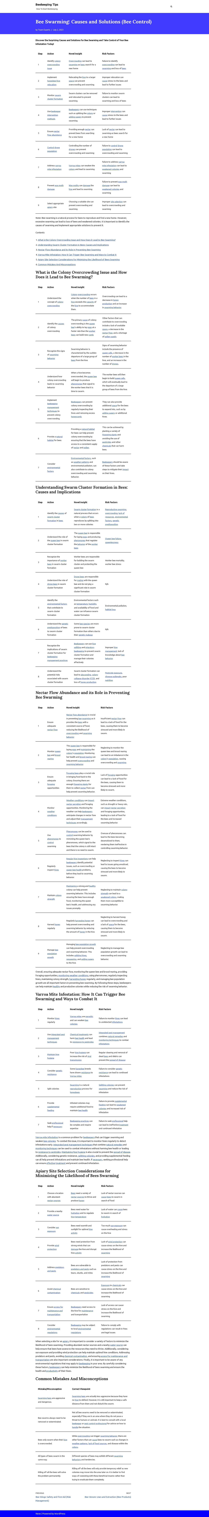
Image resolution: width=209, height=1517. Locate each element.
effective (50, 1163)
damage (86, 185)
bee (80, 718)
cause (104, 81)
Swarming (74, 1085)
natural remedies (115, 1036)
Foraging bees (72, 773)
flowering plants (109, 435)
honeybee (80, 1069)
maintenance (87, 1311)
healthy (92, 886)
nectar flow (107, 333)
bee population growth (52, 953)
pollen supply (110, 337)
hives (56, 870)
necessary (57, 1127)
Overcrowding (75, 61)
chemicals (106, 446)
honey (57, 924)
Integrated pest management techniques (73, 1144)
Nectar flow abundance (76, 715)
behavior (81, 544)
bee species (85, 624)
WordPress (59, 1513)
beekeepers (87, 811)
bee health (79, 1038)
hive (84, 77)
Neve (38, 1513)
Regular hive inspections (77, 859)
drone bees (52, 584)
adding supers (75, 117)
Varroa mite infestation (47, 1137)
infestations (117, 1022)
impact (126, 469)
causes (61, 324)
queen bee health (74, 870)
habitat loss (110, 609)
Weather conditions (75, 800)
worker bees (117, 356)
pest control (89, 1423)
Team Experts (44, 30)
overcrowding (108, 65)
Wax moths (74, 185)
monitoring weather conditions (73, 975)
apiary (50, 207)
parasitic (89, 1016)
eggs (90, 327)
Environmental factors (81, 458)
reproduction (76, 1089)
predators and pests (80, 1269)
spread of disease (117, 1060)
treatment (123, 1125)
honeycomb (76, 417)
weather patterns (81, 462)
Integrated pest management (112, 1033)
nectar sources (53, 1200)
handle (75, 1427)
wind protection (115, 1242)
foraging (51, 784)
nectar (88, 129)
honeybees (75, 1092)
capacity (90, 302)
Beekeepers (74, 109)
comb (91, 335)
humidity (92, 604)
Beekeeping (76, 1325)
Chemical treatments (79, 1034)
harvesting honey (82, 921)
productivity (52, 1371)
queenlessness (111, 542)
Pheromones (72, 831)
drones (72, 149)
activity (74, 1233)
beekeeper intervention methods (53, 115)
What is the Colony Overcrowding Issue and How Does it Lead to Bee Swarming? (77, 240)
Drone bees (79, 577)
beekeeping (84, 1363)
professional (57, 1123)
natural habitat (88, 429)
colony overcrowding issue (53, 64)
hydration (75, 1213)
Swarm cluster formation (85, 509)
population (79, 753)
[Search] (171, 6)
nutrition (109, 680)
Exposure (105, 1285)
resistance (85, 1072)
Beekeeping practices (79, 1121)
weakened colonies (110, 169)
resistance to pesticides (83, 1042)
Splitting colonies (106, 1085)
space (71, 81)
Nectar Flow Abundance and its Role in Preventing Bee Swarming (69, 250)
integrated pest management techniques (56, 1038)
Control (50, 147)
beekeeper (76, 1423)
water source (53, 1215)
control (114, 146)
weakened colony (108, 897)
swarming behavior (112, 307)
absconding (86, 675)
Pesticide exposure (113, 673)
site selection (117, 202)
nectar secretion (73, 804)
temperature (82, 604)
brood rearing (86, 757)
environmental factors (57, 604)
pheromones (76, 384)
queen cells (107, 353)
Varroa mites (74, 166)
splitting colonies (86, 1156)
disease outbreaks (113, 676)
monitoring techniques (109, 1040)
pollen (86, 448)
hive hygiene (80, 1052)
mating (80, 580)
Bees (73, 1193)
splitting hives (80, 955)
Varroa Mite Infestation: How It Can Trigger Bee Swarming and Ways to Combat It (77, 254)
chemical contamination (75, 1356)
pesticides (106, 442)
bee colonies (50, 1141)
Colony (74, 294)
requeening (71, 959)
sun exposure (117, 1226)
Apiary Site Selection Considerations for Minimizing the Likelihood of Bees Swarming (79, 259)
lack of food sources (97, 1443)
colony (90, 113)
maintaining (86, 749)
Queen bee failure (113, 539)
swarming (73, 65)
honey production (88, 682)
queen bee (92, 376)
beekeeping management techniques (53, 407)
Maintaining (71, 886)
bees (83, 65)
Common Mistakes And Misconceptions (57, 264)
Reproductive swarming (115, 509)
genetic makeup (86, 635)
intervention (116, 111)
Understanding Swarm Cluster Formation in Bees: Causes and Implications (73, 245)
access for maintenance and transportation (55, 1310)
